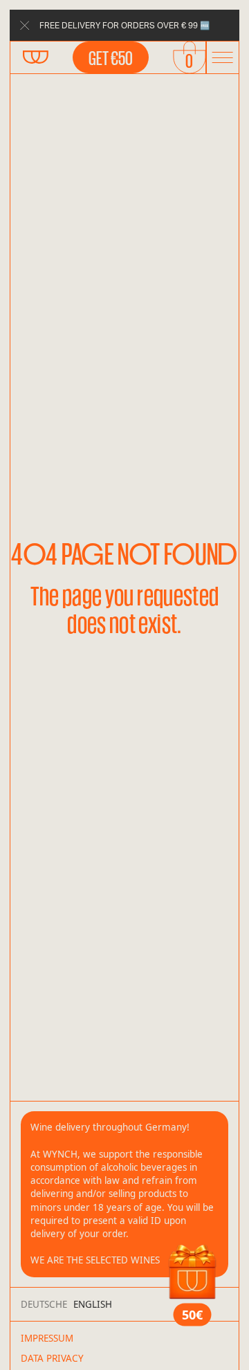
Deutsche (44, 1304)
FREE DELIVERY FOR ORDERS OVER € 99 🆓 (124, 25)
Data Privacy (52, 1358)
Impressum (47, 1338)
